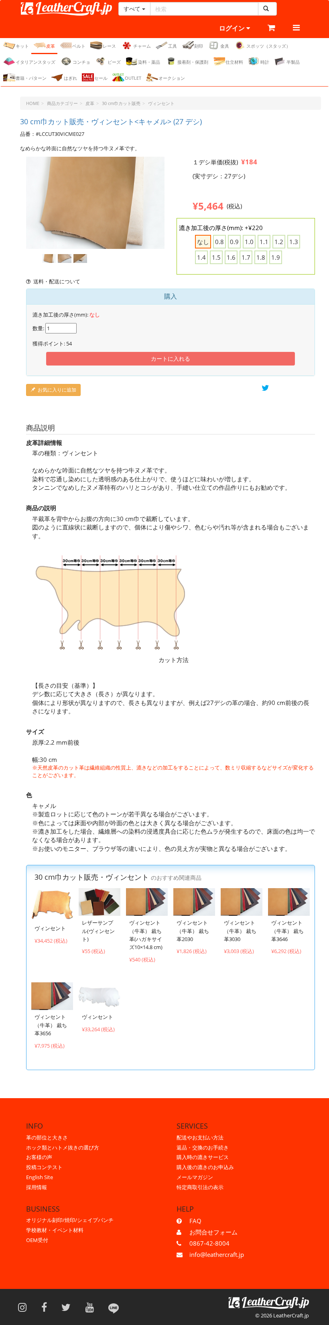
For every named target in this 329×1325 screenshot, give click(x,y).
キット (22, 46)
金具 (224, 46)
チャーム (142, 46)
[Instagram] (25, 1307)
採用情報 (36, 1187)
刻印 (198, 46)
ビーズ (114, 62)
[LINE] (113, 1307)
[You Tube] (92, 1307)
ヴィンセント (161, 103)
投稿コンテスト (44, 1167)
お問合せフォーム (213, 1232)
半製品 (293, 62)
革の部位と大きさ (47, 1137)
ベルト (78, 46)
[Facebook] (46, 1307)
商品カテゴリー (62, 103)
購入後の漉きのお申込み (205, 1167)
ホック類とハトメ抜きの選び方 (62, 1147)
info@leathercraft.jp (216, 1254)
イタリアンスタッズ (35, 62)
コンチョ (81, 62)
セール (101, 78)
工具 (172, 46)
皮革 (50, 46)
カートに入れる (170, 358)
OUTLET (133, 78)
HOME (32, 103)
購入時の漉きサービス (203, 1157)
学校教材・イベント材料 (54, 1230)
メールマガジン (195, 1177)
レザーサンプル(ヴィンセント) (98, 931)
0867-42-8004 (209, 1243)
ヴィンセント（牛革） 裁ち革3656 (51, 1025)
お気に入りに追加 (57, 389)
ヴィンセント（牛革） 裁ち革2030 (193, 931)
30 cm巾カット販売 (121, 103)
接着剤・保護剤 (192, 62)
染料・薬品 (149, 62)
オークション (171, 78)
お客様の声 (39, 1157)
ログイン (232, 28)
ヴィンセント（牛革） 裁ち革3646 (287, 931)
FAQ (195, 1221)
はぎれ (70, 78)
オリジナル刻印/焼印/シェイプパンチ (70, 1220)
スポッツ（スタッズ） (268, 46)
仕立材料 (234, 62)
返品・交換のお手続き (203, 1147)
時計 (264, 62)
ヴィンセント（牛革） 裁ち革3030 (240, 931)
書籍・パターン (31, 78)
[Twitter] (68, 1307)
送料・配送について (56, 281)
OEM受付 (37, 1240)
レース (109, 46)
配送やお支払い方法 (200, 1137)
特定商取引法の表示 (200, 1187)
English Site (39, 1177)
